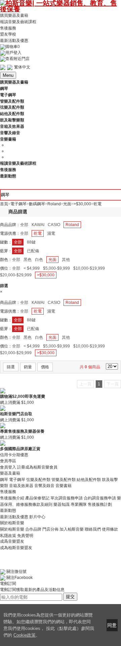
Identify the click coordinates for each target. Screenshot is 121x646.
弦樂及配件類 (38, 479)
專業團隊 (79, 504)
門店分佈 (50, 529)
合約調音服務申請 (100, 498)
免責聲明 (25, 535)
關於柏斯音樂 (12, 529)
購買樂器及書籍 (14, 15)
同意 (112, 625)
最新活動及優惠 (14, 40)
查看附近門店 (17, 58)
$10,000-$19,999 (89, 268)
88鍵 (31, 242)
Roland (72, 224)
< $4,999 (32, 268)
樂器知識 (61, 504)
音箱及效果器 (21, 485)
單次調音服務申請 (66, 498)
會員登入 (8, 467)
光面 (52, 259)
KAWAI (38, 224)
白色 (39, 259)
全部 (24, 224)
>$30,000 (45, 275)
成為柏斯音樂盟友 (16, 547)
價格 (45, 367)
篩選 (11, 367)
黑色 (28, 259)
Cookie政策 (24, 635)
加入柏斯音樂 (71, 529)
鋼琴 (4, 479)
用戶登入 (13, 52)
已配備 (33, 251)
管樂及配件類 (63, 479)
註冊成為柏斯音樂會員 (37, 467)
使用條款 (110, 529)
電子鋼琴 (17, 479)
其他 (66, 259)
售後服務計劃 (100, 504)
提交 (70, 596)
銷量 (28, 367)
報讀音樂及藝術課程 (18, 21)
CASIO (54, 224)
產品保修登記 (37, 498)
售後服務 (8, 27)
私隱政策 (8, 535)
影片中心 (37, 517)
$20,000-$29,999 (16, 275)
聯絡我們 (93, 529)
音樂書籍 (63, 485)
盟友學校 (8, 34)
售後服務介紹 (12, 498)
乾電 (38, 233)
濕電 (51, 233)
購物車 (12, 46)
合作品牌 (33, 529)
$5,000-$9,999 (56, 268)
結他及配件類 (89, 479)
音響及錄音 (44, 485)
